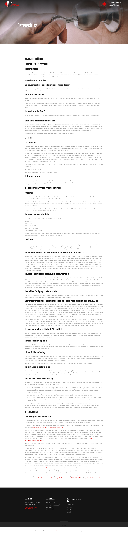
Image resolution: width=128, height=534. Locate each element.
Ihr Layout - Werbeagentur (62, 531)
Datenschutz (91, 531)
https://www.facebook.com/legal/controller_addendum (38, 467)
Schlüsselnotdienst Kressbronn (60, 46)
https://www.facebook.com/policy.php (93, 478)
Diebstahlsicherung (72, 4)
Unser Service (60, 4)
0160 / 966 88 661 (115, 4)
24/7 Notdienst (50, 4)
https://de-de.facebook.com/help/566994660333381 (69, 478)
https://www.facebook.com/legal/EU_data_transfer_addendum (40, 478)
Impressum (83, 531)
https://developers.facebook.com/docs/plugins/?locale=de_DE (47, 427)
